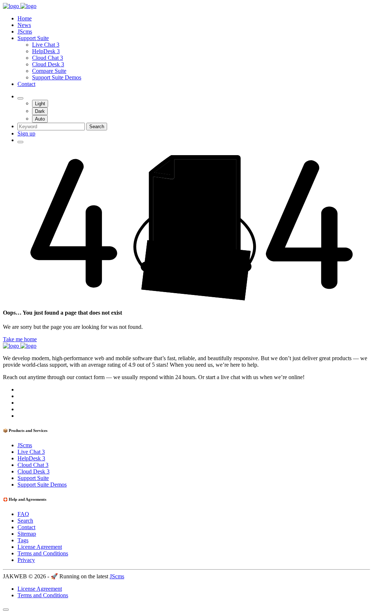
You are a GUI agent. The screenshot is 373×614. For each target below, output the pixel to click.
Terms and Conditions (42, 553)
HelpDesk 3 (46, 51)
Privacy (26, 560)
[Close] (6, 610)
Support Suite (33, 38)
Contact (26, 84)
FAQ (23, 514)
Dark (40, 111)
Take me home (20, 339)
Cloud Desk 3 (48, 64)
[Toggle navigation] (20, 142)
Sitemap (26, 534)
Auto (40, 119)
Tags (22, 540)
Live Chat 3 (45, 45)
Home (24, 18)
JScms (24, 31)
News (24, 25)
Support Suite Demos (56, 77)
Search (96, 126)
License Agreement (39, 547)
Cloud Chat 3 (47, 58)
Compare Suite (49, 71)
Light (40, 103)
